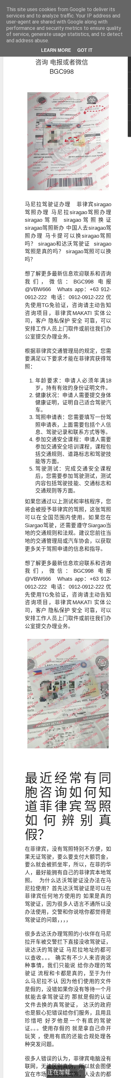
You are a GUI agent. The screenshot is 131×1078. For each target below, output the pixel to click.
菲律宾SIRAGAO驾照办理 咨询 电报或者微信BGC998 (61, 62)
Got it (85, 50)
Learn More (56, 50)
